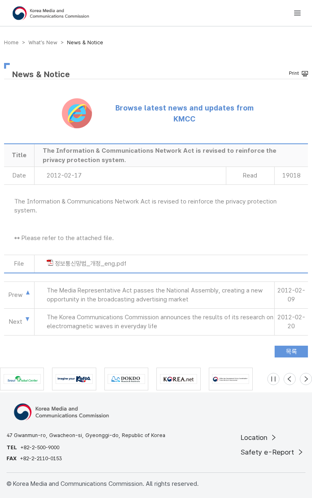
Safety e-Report (268, 452)
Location (254, 437)
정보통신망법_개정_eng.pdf (90, 263)
